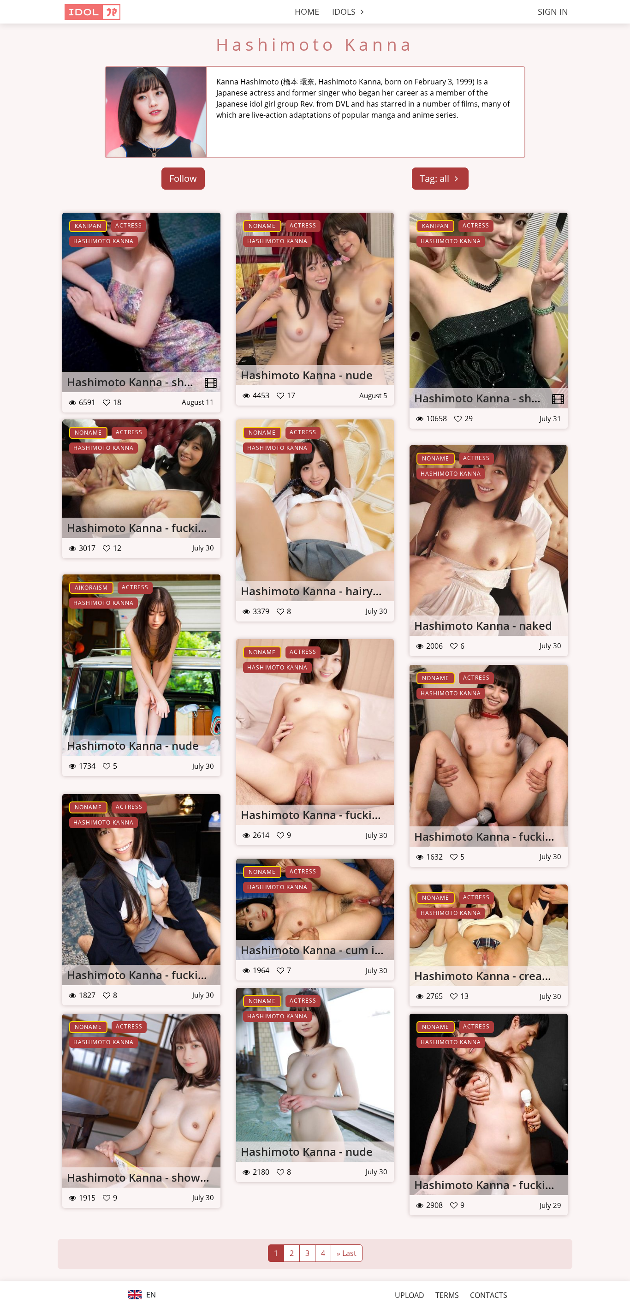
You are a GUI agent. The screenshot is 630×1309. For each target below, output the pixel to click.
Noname (262, 226)
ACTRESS (128, 225)
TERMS (447, 1295)
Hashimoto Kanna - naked (483, 625)
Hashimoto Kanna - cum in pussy (328, 949)
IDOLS (345, 11)
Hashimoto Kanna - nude (307, 375)
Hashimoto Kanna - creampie (491, 975)
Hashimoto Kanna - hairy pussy (323, 590)
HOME (307, 11)
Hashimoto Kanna (315, 44)
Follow (183, 178)
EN (150, 1295)
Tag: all (436, 178)
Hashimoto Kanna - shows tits (146, 381)
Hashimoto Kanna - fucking (139, 527)
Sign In (553, 11)
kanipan (88, 226)
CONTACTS (488, 1295)
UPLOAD (409, 1295)
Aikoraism (91, 588)
